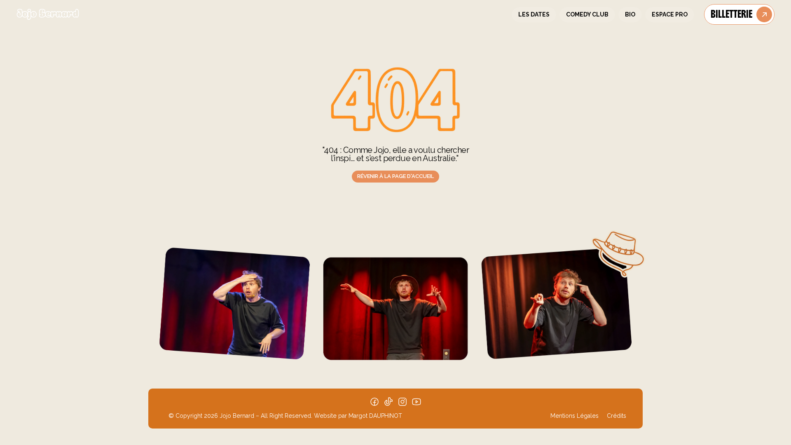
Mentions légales (574, 415)
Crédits (616, 415)
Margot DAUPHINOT (375, 415)
